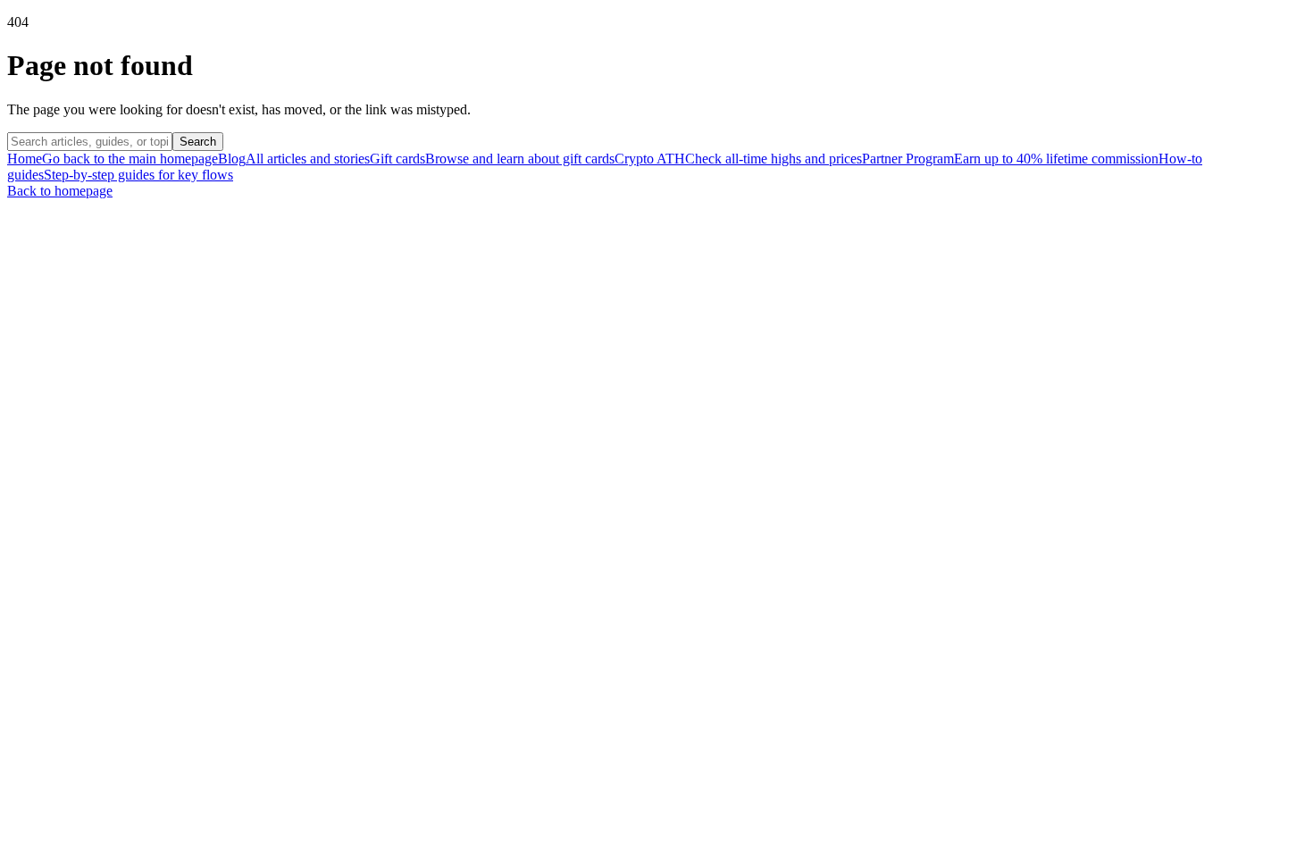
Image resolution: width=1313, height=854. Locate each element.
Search (198, 141)
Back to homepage (60, 190)
